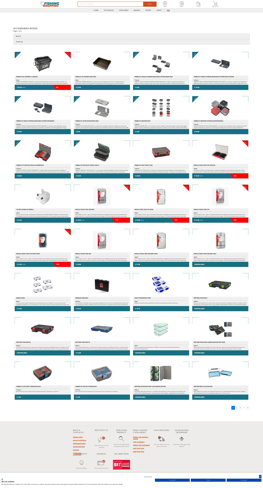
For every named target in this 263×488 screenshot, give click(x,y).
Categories (123, 10)
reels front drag (138, 451)
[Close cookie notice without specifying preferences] (260, 476)
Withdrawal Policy (79, 443)
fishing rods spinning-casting (140, 438)
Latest (159, 10)
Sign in (181, 6)
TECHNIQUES (109, 10)
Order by (19, 42)
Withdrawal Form (79, 447)
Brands (137, 10)
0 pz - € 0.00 (215, 6)
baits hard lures (138, 448)
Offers (148, 10)
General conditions (79, 440)
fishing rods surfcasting (141, 445)
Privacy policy (78, 437)
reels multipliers (139, 442)
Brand (18, 36)
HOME (96, 10)
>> (248, 408)
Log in (165, 6)
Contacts (198, 6)
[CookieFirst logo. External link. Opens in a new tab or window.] (2, 479)
